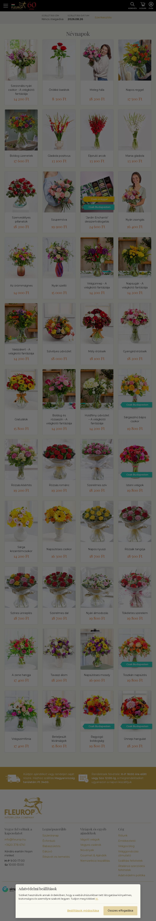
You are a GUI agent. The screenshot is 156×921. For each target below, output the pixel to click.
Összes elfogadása (120, 910)
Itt (97, 898)
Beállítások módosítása (83, 910)
